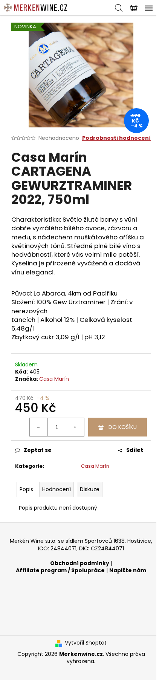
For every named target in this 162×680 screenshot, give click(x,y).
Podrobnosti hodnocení (116, 138)
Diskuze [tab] (89, 489)
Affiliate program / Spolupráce (60, 570)
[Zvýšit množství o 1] (75, 427)
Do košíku (123, 427)
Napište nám (127, 570)
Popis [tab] (26, 489)
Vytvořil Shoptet (86, 642)
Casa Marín (54, 379)
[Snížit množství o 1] (39, 427)
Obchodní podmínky (79, 563)
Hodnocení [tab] (56, 489)
